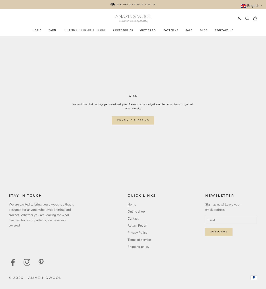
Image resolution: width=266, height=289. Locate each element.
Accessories (123, 30)
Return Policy (137, 225)
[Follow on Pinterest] (41, 262)
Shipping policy (138, 247)
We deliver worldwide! (137, 4)
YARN (52, 30)
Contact (133, 218)
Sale (189, 30)
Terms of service (139, 239)
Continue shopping (133, 120)
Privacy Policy (137, 232)
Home (37, 30)
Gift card (148, 30)
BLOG (204, 30)
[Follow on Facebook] (13, 262)
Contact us (224, 30)
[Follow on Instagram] (27, 262)
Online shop (136, 211)
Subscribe (218, 231)
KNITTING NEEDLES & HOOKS (85, 30)
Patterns (170, 30)
